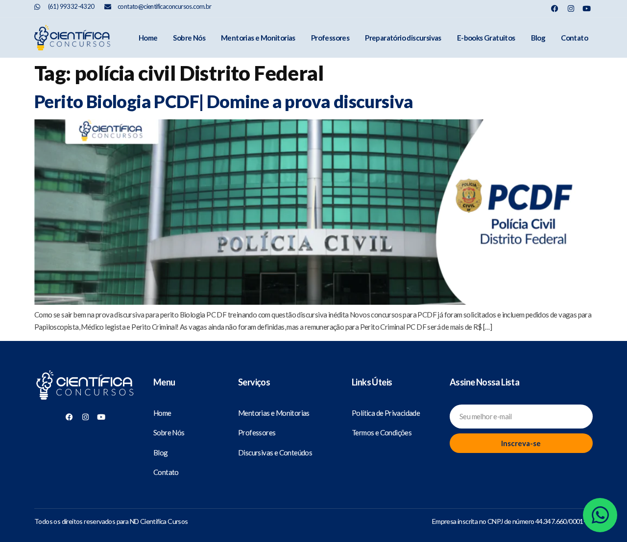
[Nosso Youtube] (586, 8)
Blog (538, 37)
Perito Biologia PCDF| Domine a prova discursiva (223, 101)
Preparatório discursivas (403, 37)
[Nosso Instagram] (571, 8)
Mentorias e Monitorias (258, 37)
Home (148, 37)
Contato (574, 37)
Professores (330, 37)
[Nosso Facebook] (554, 8)
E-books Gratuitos (486, 37)
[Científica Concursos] (85, 385)
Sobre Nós (189, 37)
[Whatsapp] (600, 515)
